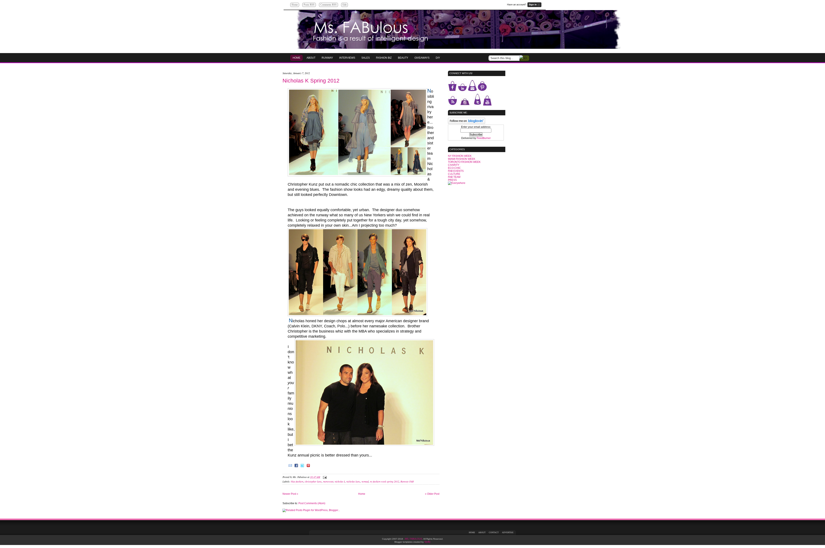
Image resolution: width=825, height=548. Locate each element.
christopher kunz (313, 481)
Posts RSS (309, 4)
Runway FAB (407, 481)
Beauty (403, 57)
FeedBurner (484, 138)
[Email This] (290, 467)
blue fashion (297, 481)
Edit (344, 4)
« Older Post (432, 493)
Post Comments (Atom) (311, 503)
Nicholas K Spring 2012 (311, 81)
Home (295, 4)
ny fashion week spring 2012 (384, 481)
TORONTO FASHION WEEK (464, 161)
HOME (296, 57)
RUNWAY (327, 57)
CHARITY (453, 164)
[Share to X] (302, 467)
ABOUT (482, 532)
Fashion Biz (384, 57)
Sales (365, 57)
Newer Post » (290, 493)
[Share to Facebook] (296, 467)
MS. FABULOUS (413, 538)
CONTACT (494, 532)
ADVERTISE (507, 532)
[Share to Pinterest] (308, 467)
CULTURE (454, 174)
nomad (365, 481)
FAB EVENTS (456, 170)
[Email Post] (324, 477)
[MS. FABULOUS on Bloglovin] (466, 123)
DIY (438, 57)
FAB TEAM (454, 177)
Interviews (347, 57)
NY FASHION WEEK (460, 155)
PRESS (452, 180)
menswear (328, 481)
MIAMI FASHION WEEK (461, 158)
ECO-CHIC (454, 167)
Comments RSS (328, 4)
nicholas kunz (353, 481)
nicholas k (340, 481)
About (311, 57)
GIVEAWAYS (421, 57)
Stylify (427, 541)
